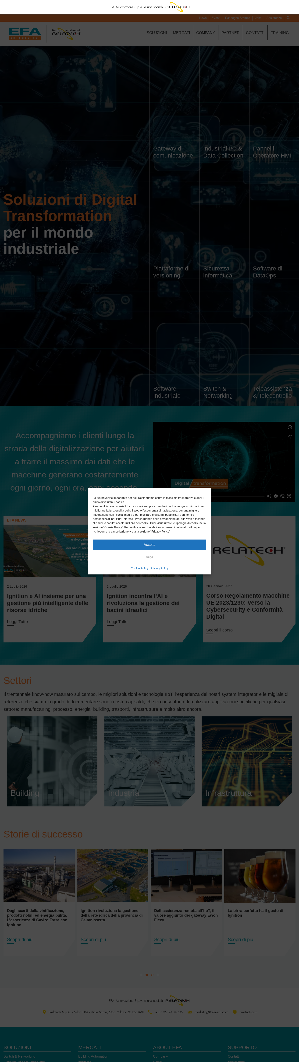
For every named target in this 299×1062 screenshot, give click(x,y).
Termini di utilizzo (154, 571)
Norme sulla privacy (181, 571)
